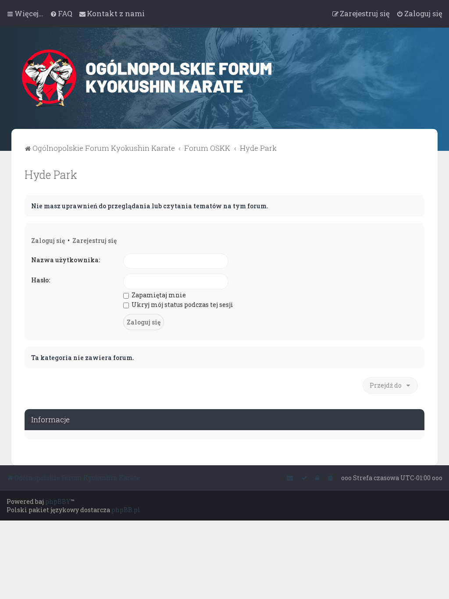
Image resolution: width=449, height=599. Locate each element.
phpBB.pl (125, 510)
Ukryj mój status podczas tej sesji (181, 304)
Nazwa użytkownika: (65, 260)
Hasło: (40, 280)
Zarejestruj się (94, 240)
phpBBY (58, 501)
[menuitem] (61, 13)
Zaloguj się (48, 240)
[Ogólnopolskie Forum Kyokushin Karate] (169, 78)
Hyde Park (51, 175)
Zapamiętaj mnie (158, 295)
